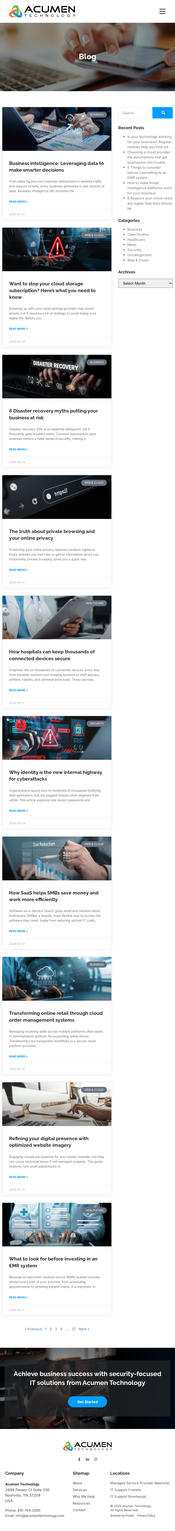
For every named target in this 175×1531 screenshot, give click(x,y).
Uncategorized (139, 255)
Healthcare (136, 239)
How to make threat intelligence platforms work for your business (149, 188)
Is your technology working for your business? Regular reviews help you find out (149, 141)
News (131, 244)
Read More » (18, 201)
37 (74, 1329)
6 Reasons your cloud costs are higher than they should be (149, 203)
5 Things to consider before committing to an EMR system (146, 172)
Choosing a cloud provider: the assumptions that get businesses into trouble (149, 157)
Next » (84, 1329)
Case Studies (138, 234)
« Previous (33, 1329)
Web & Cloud (137, 260)
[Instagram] (96, 1459)
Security (134, 250)
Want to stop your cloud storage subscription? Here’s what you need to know (52, 290)
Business (134, 229)
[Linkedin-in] (87, 1459)
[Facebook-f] (79, 1459)
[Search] (162, 113)
